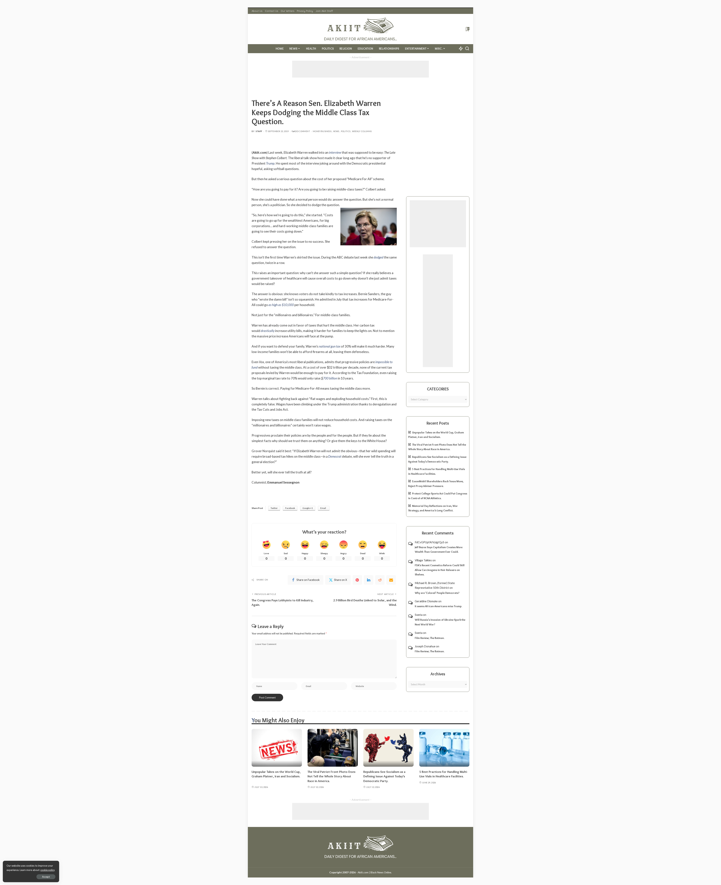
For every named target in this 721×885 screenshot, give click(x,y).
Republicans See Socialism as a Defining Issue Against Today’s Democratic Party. (384, 776)
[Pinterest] (357, 580)
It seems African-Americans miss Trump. (438, 606)
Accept (46, 876)
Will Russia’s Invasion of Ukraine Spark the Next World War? (440, 622)
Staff (259, 131)
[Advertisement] (360, 69)
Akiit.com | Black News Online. (375, 872)
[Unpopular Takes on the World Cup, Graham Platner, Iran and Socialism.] (277, 748)
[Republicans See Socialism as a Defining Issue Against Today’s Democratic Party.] (388, 748)
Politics (346, 131)
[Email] (391, 580)
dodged (378, 257)
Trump (270, 163)
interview (335, 152)
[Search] (467, 48)
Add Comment (302, 131)
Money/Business (322, 131)
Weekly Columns (362, 131)
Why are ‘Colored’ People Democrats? (437, 593)
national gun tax (329, 346)
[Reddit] (380, 580)
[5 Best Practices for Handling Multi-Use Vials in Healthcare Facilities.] (444, 748)
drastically (268, 331)
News (336, 131)
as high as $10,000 (281, 305)
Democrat (334, 456)
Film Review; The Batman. (429, 638)
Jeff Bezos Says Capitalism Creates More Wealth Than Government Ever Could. (438, 550)
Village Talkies (423, 560)
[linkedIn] (368, 580)
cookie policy (47, 869)
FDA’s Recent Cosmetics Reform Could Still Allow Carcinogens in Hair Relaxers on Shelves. (440, 570)
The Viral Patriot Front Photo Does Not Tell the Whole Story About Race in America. (331, 776)
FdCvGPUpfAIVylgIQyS (429, 542)
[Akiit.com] (360, 29)
